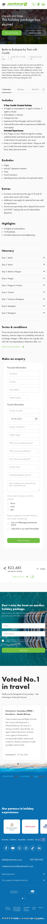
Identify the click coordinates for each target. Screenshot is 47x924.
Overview (6, 89)
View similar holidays (12, 33)
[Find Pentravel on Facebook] (6, 848)
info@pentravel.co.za (12, 859)
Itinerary (20, 89)
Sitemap (40, 907)
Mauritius (5, 840)
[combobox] (9, 451)
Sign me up (23, 650)
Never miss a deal (35, 33)
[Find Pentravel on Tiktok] (32, 848)
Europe (37, 840)
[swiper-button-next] (43, 89)
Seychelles (22, 840)
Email (12, 507)
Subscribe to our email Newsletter (25, 529)
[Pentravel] (17, 5)
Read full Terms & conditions (11, 347)
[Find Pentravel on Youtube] (12, 848)
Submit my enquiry (23, 540)
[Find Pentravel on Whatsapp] (38, 4)
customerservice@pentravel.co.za (17, 866)
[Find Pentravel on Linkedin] (39, 848)
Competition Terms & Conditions (27, 909)
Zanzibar (30, 840)
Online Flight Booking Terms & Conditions (17, 909)
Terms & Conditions (8, 908)
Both (12, 510)
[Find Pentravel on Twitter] (19, 848)
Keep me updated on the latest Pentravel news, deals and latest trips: (22, 517)
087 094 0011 (36, 859)
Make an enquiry (18, 577)
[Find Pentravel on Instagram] (26, 848)
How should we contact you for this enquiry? (20, 497)
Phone (12, 503)
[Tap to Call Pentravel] (34, 4)
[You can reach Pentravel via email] (43, 4)
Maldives (13, 840)
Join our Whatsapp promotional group (24, 524)
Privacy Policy (34, 908)
